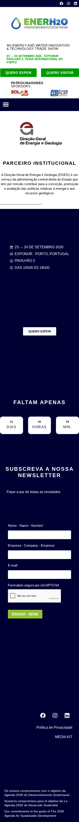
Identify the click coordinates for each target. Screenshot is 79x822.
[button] (6, 104)
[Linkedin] (75, 3)
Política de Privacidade (54, 727)
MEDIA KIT (63, 737)
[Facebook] (61, 3)
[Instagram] (68, 3)
